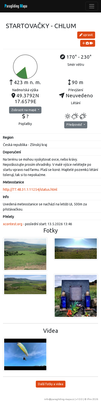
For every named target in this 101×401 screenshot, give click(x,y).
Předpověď (74, 124)
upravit (87, 34)
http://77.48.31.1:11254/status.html (30, 189)
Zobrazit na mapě (24, 109)
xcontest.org (12, 224)
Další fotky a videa (50, 384)
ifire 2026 (92, 399)
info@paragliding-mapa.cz (59, 399)
